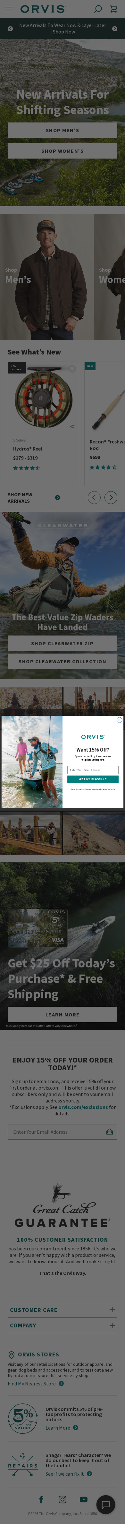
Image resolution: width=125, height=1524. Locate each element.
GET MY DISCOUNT (93, 779)
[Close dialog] (119, 720)
